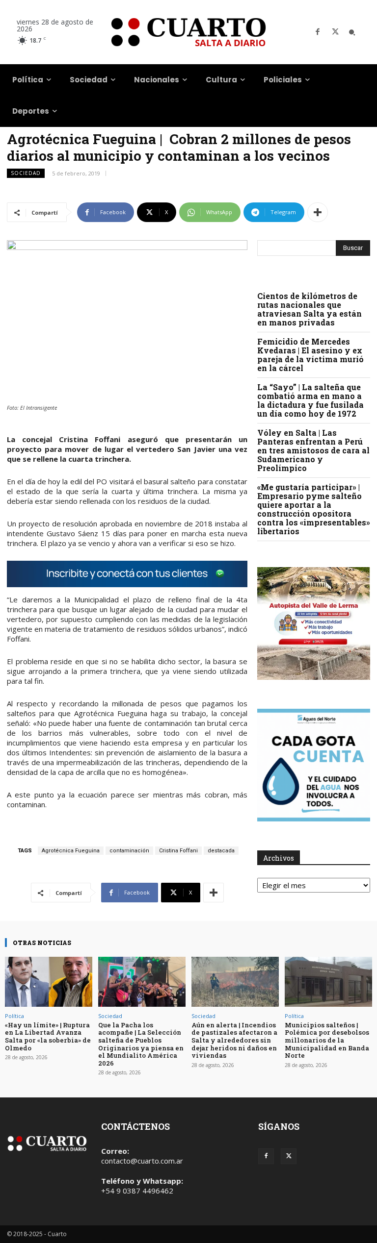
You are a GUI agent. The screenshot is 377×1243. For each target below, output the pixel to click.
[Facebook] (317, 32)
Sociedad (26, 173)
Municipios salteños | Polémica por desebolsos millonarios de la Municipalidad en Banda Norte (327, 1040)
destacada (221, 850)
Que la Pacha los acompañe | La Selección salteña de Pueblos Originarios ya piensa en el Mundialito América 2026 (141, 1044)
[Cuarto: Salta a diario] (188, 32)
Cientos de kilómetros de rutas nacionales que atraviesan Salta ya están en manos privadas (309, 309)
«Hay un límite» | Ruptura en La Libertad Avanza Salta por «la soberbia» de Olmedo (48, 1036)
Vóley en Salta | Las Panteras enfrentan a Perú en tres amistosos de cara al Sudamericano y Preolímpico (313, 450)
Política (14, 1016)
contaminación (129, 850)
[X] (335, 32)
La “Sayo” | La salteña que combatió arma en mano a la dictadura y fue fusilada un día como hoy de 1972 (310, 400)
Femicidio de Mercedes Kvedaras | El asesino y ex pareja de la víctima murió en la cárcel (310, 354)
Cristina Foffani (178, 850)
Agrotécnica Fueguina (71, 850)
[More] (317, 212)
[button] (352, 32)
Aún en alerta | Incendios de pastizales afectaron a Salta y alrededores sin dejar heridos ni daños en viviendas (234, 1040)
